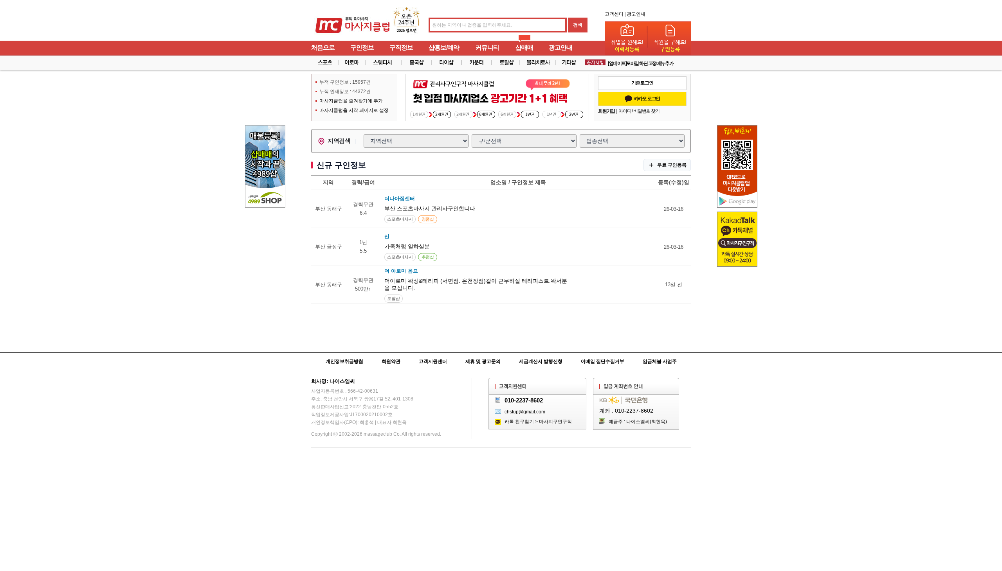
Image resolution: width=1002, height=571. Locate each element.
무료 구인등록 (672, 165)
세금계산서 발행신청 (540, 361)
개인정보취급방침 (344, 361)
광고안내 (636, 14)
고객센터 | (615, 14)
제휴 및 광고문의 (483, 361)
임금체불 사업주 (660, 361)
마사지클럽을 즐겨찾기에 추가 (351, 101)
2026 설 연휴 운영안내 (627, 63)
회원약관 (391, 361)
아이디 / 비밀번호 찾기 (638, 111)
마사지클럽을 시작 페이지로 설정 (354, 110)
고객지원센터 (433, 361)
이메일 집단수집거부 (602, 361)
